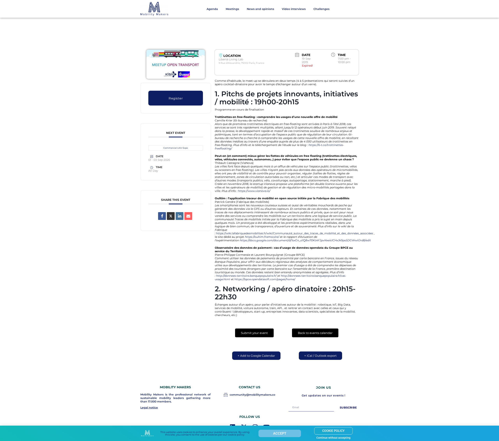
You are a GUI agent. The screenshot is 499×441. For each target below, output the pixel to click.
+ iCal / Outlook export (320, 356)
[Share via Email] (188, 216)
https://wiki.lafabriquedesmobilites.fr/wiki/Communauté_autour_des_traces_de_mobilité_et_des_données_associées (294, 233)
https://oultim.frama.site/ (262, 237)
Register (176, 98)
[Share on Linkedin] (179, 216)
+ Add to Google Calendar (256, 356)
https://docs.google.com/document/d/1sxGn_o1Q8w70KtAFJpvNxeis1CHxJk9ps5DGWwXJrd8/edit (305, 240)
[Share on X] (171, 216)
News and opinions (260, 9)
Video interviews (294, 9)
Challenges (321, 9)
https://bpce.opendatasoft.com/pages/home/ (264, 279)
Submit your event (254, 333)
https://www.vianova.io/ (254, 191)
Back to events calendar (315, 333)
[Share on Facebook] (162, 216)
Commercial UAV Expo (175, 148)
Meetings (232, 9)
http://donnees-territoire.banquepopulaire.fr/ (246, 276)
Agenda (212, 9)
